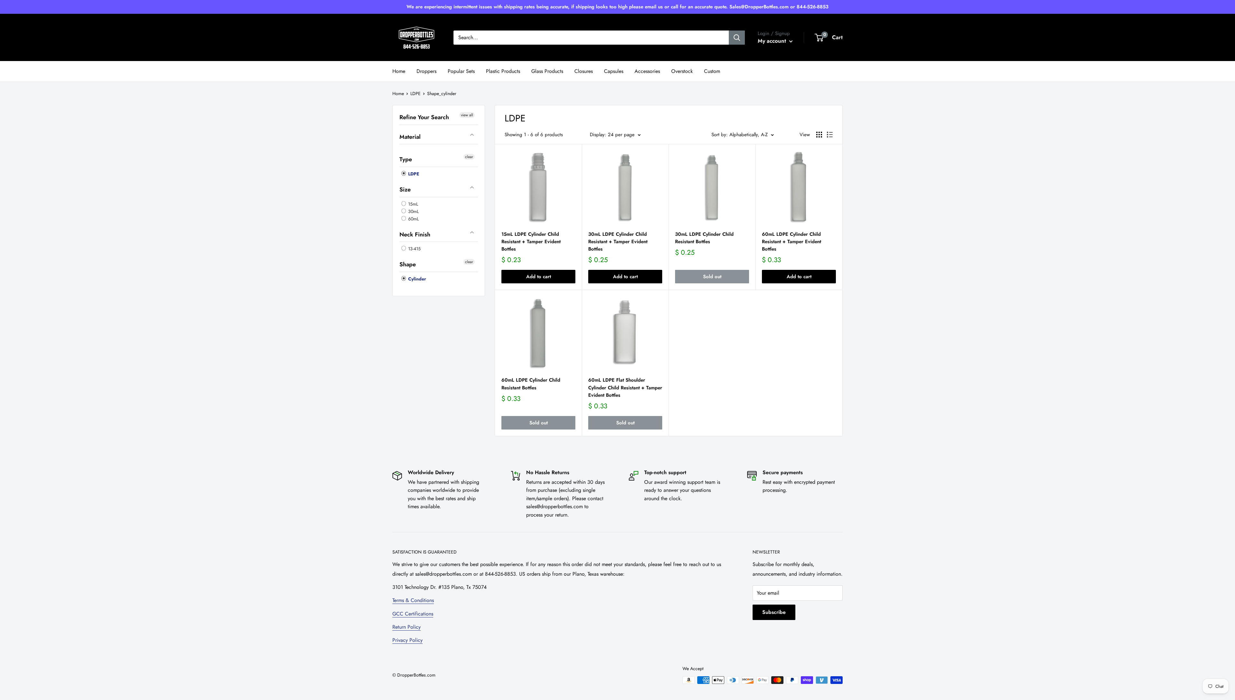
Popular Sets (461, 71)
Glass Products (547, 71)
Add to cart (538, 276)
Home (398, 71)
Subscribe (774, 612)
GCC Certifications (412, 613)
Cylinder (416, 279)
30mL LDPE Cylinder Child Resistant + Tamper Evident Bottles (617, 242)
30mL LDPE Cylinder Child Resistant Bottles (704, 238)
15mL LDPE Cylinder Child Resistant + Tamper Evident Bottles (531, 242)
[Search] (737, 38)
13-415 (414, 248)
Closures (583, 71)
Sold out (712, 276)
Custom (712, 71)
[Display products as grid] (819, 134)
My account (773, 41)
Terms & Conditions (413, 600)
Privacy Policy (407, 640)
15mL (412, 204)
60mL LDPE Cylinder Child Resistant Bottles (530, 384)
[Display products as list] (830, 134)
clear (469, 157)
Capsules (613, 71)
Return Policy (406, 627)
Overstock (682, 71)
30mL (413, 211)
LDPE (415, 93)
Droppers (426, 71)
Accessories (647, 71)
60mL (413, 219)
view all (467, 115)
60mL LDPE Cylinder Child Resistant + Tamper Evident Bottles (791, 242)
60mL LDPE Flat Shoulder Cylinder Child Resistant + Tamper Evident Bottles (625, 388)
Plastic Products (503, 71)
